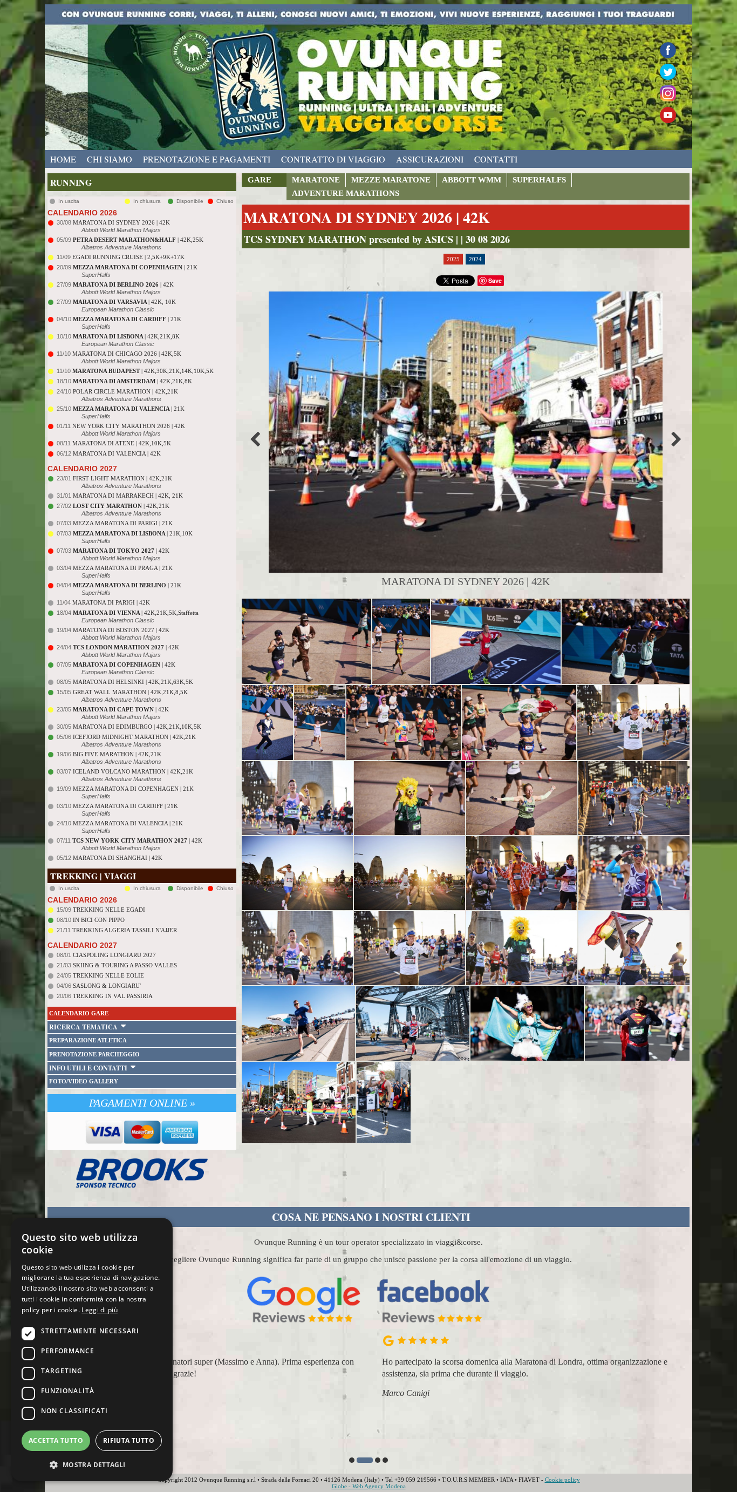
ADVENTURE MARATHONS (345, 193)
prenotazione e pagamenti (206, 159)
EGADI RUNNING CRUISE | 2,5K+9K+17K (128, 257)
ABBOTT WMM (471, 179)
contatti (495, 159)
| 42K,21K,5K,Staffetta (136, 612)
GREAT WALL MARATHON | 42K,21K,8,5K (130, 692)
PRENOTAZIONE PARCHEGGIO (94, 1054)
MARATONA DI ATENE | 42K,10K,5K (121, 443)
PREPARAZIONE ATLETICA (88, 1040)
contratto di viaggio (333, 159)
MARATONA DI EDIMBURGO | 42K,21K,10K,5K (137, 726)
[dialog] (92, 1349)
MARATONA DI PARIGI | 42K (111, 602)
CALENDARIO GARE (78, 1013)
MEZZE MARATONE (391, 179)
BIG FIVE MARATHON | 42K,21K (117, 754)
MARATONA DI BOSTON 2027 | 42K (121, 630)
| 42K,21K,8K (126, 336)
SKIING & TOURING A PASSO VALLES (125, 965)
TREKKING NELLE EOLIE (108, 975)
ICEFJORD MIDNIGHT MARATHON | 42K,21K (134, 737)
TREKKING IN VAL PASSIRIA (113, 996)
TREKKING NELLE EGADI (109, 909)
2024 (475, 259)
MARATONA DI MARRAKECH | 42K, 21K (128, 495)
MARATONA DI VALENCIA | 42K (117, 453)
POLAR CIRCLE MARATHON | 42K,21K (125, 391)
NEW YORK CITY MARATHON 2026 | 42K (128, 426)
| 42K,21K (121, 506)
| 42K (123, 284)
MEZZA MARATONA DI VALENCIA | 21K (128, 823)
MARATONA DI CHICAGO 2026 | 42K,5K (126, 353)
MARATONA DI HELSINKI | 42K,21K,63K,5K (133, 682)
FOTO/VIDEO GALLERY (83, 1081)
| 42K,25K (138, 239)
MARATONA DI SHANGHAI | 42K (117, 857)
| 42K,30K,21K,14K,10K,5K (143, 371)
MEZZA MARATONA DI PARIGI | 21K (123, 523)
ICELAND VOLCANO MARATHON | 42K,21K (133, 771)
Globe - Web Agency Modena (369, 1486)
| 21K (135, 267)
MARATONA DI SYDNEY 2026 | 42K (121, 222)
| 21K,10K (133, 533)
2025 (453, 259)
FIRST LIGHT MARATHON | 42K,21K (122, 478)
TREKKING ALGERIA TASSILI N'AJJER (124, 930)
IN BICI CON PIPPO (99, 920)
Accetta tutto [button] (56, 1440)
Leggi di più (99, 1309)
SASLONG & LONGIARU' (107, 985)
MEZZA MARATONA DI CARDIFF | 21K (125, 806)
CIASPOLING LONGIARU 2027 (114, 955)
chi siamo (109, 159)
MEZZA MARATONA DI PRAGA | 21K (123, 568)
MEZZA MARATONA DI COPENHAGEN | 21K (133, 788)
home (63, 159)
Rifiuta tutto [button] (128, 1440)
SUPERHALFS (539, 179)
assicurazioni (429, 159)
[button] (351, 1460)
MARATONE (316, 179)
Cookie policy (562, 1479)
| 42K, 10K (124, 302)
